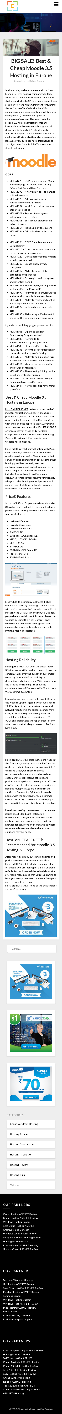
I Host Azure (10, 1311)
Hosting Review (19, 1164)
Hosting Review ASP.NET (16, 1354)
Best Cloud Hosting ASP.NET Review (23, 1288)
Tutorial (14, 1185)
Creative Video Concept (16, 1229)
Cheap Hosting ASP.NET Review (20, 1217)
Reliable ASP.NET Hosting (17, 1381)
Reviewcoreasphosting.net (17, 1319)
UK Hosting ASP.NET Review (18, 1284)
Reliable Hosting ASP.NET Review (21, 1292)
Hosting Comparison (22, 1144)
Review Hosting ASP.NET (16, 1315)
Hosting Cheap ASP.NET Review (20, 1249)
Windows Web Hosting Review (20, 1233)
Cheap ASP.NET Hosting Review (20, 1366)
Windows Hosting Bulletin (17, 1299)
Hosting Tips (17, 1174)
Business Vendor (12, 1295)
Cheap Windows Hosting (24, 1123)
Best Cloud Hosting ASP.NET (18, 1225)
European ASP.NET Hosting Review (22, 1237)
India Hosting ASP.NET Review (19, 1307)
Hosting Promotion (21, 1154)
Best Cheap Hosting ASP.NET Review (23, 1350)
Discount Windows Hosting (18, 1280)
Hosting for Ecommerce (15, 1241)
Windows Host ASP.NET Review (20, 1303)
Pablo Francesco (38, 81)
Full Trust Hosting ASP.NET (18, 1358)
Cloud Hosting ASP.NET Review (20, 1214)
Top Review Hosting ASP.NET (19, 1385)
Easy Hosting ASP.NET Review (19, 1373)
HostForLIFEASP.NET (16, 409)
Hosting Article (19, 1134)
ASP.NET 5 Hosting (13, 1393)
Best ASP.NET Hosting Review (19, 1370)
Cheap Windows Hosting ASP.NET (21, 1389)
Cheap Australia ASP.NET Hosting (21, 1362)
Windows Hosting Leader (16, 1221)
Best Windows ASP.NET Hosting (20, 1245)
